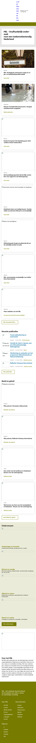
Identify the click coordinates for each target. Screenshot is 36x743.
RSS (5, 736)
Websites (19, 717)
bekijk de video (8, 476)
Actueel (19, 705)
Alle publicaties (7, 372)
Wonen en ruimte (28, 366)
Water (25, 350)
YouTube (6, 734)
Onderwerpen (21, 710)
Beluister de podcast (9, 409)
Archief (6, 719)
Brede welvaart (26, 340)
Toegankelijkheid (8, 714)
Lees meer (6, 78)
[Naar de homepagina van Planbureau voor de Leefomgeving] (18, 11)
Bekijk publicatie (8, 112)
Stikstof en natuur (28, 360)
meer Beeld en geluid (9, 517)
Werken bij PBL (8, 710)
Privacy (6, 712)
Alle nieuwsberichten (9, 322)
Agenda (19, 712)
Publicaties (20, 707)
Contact (6, 707)
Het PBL (6, 705)
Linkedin (6, 729)
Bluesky (6, 732)
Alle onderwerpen (8, 624)
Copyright (6, 717)
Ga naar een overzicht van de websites (14, 315)
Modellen (20, 714)
